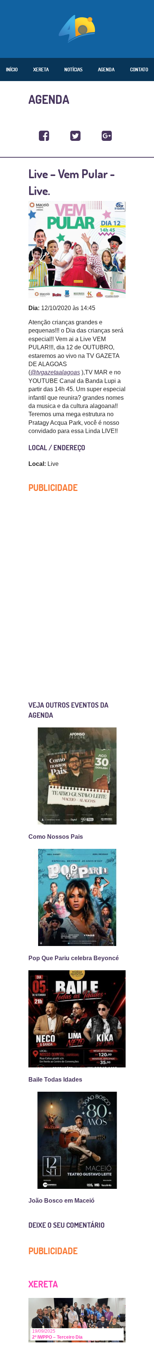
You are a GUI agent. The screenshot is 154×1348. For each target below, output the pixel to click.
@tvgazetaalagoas (55, 372)
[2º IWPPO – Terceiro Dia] (77, 1320)
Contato (139, 69)
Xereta (41, 69)
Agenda (106, 69)
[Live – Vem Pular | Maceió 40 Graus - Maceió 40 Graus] (44, 136)
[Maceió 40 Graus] (77, 28)
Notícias (73, 69)
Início (12, 69)
